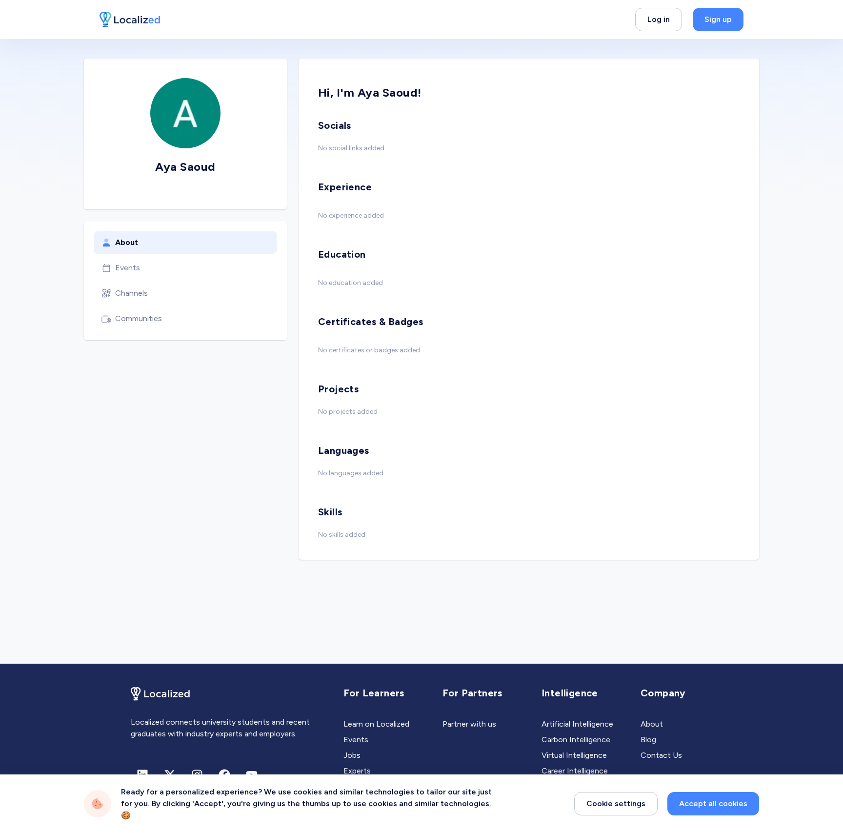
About (126, 242)
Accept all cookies (713, 803)
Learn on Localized (376, 724)
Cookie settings (615, 803)
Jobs (352, 755)
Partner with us (469, 724)
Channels (131, 293)
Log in (658, 19)
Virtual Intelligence (574, 755)
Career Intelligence (575, 770)
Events (127, 267)
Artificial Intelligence (577, 724)
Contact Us (661, 755)
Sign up (718, 19)
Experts (357, 770)
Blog (648, 739)
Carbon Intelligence (576, 739)
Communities (138, 318)
